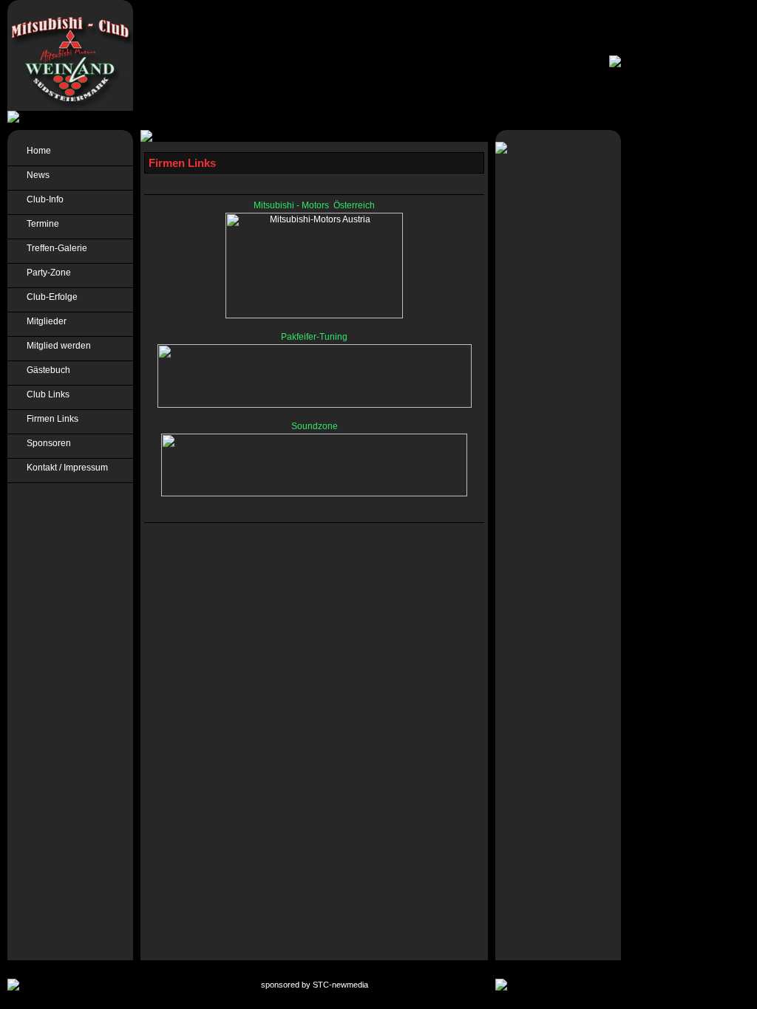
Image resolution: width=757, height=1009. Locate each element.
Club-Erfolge (50, 297)
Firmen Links (50, 419)
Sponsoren (46, 443)
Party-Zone (46, 272)
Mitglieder (44, 321)
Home (36, 151)
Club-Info (43, 199)
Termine (40, 224)
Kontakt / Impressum (65, 467)
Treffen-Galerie (54, 248)
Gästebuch (46, 370)
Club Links (45, 394)
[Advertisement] (684, 354)
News (36, 175)
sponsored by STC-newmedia (314, 984)
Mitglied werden (56, 346)
